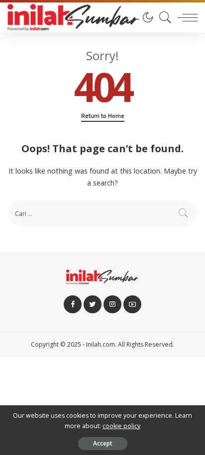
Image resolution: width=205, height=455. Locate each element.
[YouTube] (132, 304)
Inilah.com (100, 344)
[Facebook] (73, 304)
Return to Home (102, 115)
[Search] (163, 17)
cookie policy (121, 426)
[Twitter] (93, 304)
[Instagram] (112, 304)
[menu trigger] (185, 17)
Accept (102, 443)
